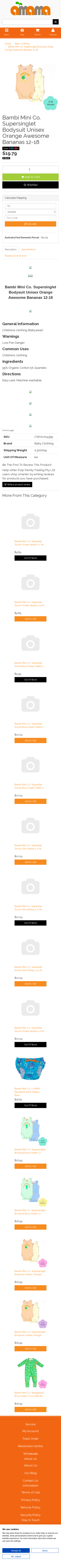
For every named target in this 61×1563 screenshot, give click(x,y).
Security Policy (30, 1515)
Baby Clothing (22, 43)
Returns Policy (30, 1507)
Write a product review (18, 484)
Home (8, 43)
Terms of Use (30, 1492)
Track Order (30, 1438)
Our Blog (30, 1473)
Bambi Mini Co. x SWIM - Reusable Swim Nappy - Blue (28, 1092)
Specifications (29, 249)
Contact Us (30, 1480)
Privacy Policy (30, 1500)
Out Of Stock (30, 558)
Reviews (9, 256)
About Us (30, 1465)
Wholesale (30, 1453)
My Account (30, 1431)
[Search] (56, 21)
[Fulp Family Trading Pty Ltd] (30, 7)
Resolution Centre (30, 1446)
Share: (6, 148)
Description (10, 249)
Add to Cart (32, 177)
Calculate (31, 224)
